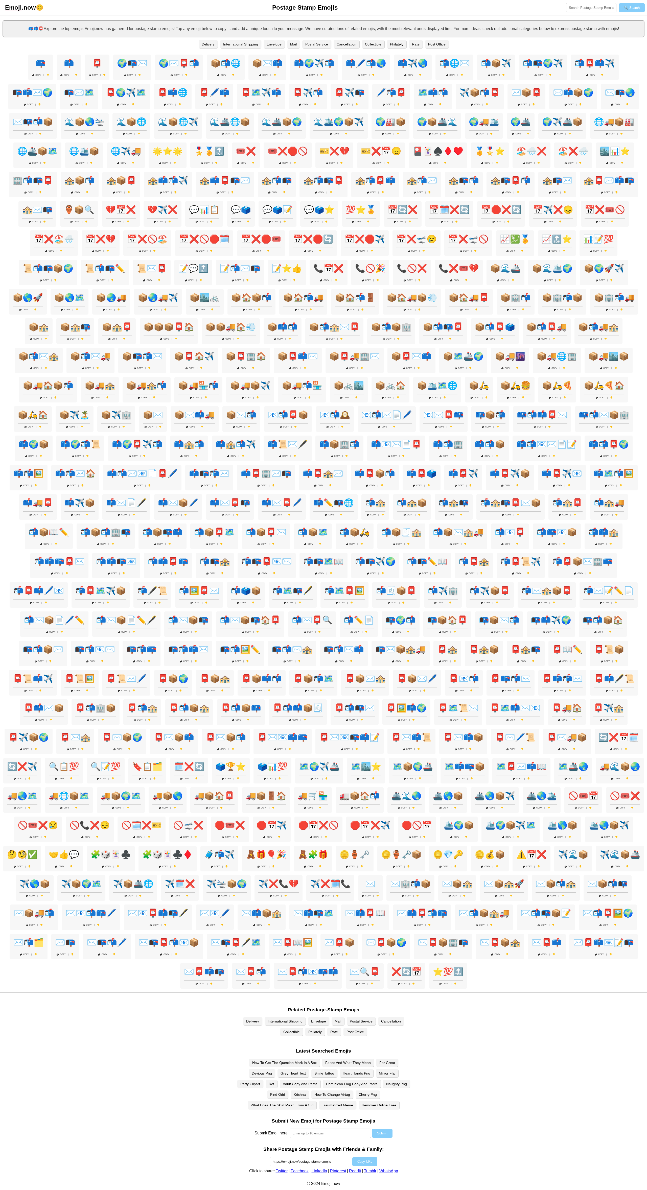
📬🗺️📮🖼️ (344, 590)
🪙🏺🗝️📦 (401, 854)
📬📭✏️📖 (427, 561)
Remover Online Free (379, 1105)
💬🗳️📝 (277, 209)
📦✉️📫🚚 (194, 414)
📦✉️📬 (241, 414)
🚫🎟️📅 (583, 795)
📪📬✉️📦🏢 (604, 414)
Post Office (437, 44)
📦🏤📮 (117, 326)
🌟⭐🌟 (167, 151)
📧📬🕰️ (335, 414)
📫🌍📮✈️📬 (137, 444)
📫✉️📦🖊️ (178, 502)
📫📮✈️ (463, 473)
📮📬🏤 (142, 707)
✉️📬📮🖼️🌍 (608, 913)
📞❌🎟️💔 (458, 268)
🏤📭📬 (464, 180)
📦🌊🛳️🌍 (552, 268)
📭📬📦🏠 (603, 620)
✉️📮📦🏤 (500, 942)
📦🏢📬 (515, 297)
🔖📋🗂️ (147, 766)
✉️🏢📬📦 (410, 883)
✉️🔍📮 (365, 971)
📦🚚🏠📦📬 (48, 385)
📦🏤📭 (75, 326)
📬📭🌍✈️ (543, 63)
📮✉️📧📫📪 (282, 737)
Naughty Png (396, 1084)
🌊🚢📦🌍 (282, 121)
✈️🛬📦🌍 (226, 883)
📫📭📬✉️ (209, 473)
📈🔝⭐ (557, 239)
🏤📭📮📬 (510, 180)
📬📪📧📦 (557, 532)
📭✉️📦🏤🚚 (400, 649)
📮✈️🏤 (608, 707)
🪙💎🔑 (448, 854)
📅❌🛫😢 (416, 239)
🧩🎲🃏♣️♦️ (167, 854)
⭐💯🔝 (448, 971)
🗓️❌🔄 (189, 766)
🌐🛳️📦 (84, 151)
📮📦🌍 (173, 678)
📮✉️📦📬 (225, 737)
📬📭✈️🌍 (375, 561)
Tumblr (370, 1171)
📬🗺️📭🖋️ (292, 590)
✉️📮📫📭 (204, 971)
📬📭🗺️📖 (323, 561)
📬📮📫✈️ (594, 63)
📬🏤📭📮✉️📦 (510, 502)
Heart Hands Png (356, 1073)
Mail (293, 44)
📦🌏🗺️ (69, 297)
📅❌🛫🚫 (468, 239)
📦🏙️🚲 (205, 297)
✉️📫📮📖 (365, 913)
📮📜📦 (609, 649)
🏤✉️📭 (37, 209)
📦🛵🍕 (557, 385)
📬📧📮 (510, 532)
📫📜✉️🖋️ (287, 444)
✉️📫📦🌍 (573, 92)
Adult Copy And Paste (300, 1084)
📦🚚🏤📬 (146, 385)
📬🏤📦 (412, 502)
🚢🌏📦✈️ (495, 795)
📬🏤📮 (567, 502)
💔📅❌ (121, 209)
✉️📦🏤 (457, 883)
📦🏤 (39, 326)
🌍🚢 (521, 121)
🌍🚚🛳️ (484, 121)
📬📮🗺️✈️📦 (100, 590)
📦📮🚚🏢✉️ (354, 356)
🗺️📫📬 (433, 92)
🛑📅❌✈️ (370, 825)
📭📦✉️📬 (499, 620)
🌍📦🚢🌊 (437, 121)
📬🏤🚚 (609, 502)
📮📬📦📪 (241, 707)
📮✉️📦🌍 (122, 737)
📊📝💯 (598, 239)
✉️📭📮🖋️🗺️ (236, 942)
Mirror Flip (387, 1073)
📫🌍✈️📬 (314, 63)
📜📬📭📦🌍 (48, 268)
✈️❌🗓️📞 (330, 883)
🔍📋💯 (64, 766)
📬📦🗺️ (313, 532)
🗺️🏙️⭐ (366, 766)
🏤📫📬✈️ (168, 180)
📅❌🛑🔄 (313, 239)
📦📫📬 (282, 326)
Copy (38, 75)
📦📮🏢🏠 (246, 356)
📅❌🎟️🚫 (605, 209)
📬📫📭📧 (116, 561)
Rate (416, 44)
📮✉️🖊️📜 (515, 737)
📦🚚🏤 (100, 385)
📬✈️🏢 (443, 590)
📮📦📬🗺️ (313, 678)
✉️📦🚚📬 (34, 913)
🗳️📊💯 (272, 766)
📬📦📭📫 (162, 532)
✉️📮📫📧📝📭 (603, 942)
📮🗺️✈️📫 (261, 92)
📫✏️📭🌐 (333, 502)
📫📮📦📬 (375, 473)
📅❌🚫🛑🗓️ (204, 239)
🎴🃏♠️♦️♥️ (438, 151)
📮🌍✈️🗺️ (126, 92)
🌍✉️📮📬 (179, 63)
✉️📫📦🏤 (261, 913)
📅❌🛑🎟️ (261, 239)
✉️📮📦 (339, 942)
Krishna (300, 1094)
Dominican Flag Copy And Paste (352, 1084)
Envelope (274, 44)
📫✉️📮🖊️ (282, 502)
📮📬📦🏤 (189, 707)
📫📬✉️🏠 (75, 473)
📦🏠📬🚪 (355, 297)
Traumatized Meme (337, 1105)
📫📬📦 (490, 444)
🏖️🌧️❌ (531, 151)
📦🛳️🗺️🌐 (437, 385)
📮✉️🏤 (75, 737)
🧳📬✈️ (219, 854)
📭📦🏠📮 (447, 620)
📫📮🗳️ (421, 473)
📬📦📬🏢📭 (105, 532)
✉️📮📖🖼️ (292, 942)
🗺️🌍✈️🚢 (319, 766)
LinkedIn (319, 1171)
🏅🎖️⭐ (490, 151)
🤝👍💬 (64, 854)
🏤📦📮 (121, 180)
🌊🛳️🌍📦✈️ (338, 121)
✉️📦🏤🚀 (504, 883)
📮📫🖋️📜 (614, 678)
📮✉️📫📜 (411, 737)
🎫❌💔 (334, 151)
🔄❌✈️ (22, 766)
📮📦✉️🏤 (365, 678)
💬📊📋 (204, 209)
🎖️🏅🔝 (209, 151)
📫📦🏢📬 (339, 444)
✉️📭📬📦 (33, 121)
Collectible (373, 44)
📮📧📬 (464, 678)
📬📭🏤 (215, 561)
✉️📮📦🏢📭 (443, 942)
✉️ (370, 883)
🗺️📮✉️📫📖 (521, 766)
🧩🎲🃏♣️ (110, 854)
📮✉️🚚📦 (567, 737)
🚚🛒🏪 (313, 795)
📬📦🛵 (354, 532)
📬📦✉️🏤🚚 (458, 532)
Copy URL (364, 1161)
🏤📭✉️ (557, 180)
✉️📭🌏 (620, 92)
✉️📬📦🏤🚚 (484, 913)
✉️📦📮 (526, 92)
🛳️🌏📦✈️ (609, 825)
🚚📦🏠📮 (214, 795)
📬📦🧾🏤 (401, 532)
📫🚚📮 (38, 502)
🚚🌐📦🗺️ (69, 795)
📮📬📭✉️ (354, 707)
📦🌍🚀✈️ (604, 268)
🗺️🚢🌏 (573, 766)
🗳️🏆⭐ (231, 766)
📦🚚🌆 (510, 356)
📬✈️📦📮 (490, 590)
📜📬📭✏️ (105, 268)
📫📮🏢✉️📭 (266, 473)
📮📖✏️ (567, 649)
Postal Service (316, 44)
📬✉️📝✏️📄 (608, 590)
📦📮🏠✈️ (194, 356)
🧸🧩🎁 (313, 854)
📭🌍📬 (400, 620)
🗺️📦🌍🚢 (412, 766)
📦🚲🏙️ (349, 385)
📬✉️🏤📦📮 (546, 590)
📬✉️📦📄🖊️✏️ (54, 620)
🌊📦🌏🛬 (84, 121)
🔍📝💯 (105, 766)
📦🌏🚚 (111, 297)
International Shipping (240, 44)
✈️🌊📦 (573, 854)
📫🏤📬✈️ (236, 444)
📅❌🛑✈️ (364, 239)
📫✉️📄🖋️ (126, 502)
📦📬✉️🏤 (38, 356)
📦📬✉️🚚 (90, 356)
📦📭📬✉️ (142, 356)
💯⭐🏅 (361, 209)
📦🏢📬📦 (562, 297)
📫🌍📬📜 (80, 444)
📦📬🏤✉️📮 (334, 326)
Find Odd (277, 1094)
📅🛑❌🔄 (501, 209)
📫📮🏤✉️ (323, 473)
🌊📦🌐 (131, 121)
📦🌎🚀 (28, 297)
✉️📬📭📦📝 (546, 913)
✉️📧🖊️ (215, 913)
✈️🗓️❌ (180, 883)
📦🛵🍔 (515, 385)
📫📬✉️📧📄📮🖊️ (142, 473)
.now (20, 7)
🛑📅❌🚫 (318, 825)
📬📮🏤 (474, 561)
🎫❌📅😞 (381, 151)
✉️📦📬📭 (607, 883)
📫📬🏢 (448, 444)
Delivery (208, 44)
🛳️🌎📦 (562, 825)
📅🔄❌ (402, 209)
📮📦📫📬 (261, 678)
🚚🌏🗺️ (22, 795)
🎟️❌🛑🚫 (287, 151)
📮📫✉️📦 (44, 707)
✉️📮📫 (547, 942)
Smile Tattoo (324, 1073)
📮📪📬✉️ (510, 678)
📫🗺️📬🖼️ (613, 473)
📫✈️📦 (79, 502)
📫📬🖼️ (28, 473)
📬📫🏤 (603, 532)
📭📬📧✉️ (95, 649)
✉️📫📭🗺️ (313, 913)
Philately (396, 44)
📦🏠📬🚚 (303, 297)
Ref (271, 1084)
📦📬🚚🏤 (598, 326)
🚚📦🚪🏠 (266, 795)
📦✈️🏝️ (74, 414)
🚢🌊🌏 (406, 795)
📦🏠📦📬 (251, 297)
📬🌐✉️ (454, 63)
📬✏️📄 (359, 620)
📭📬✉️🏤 (292, 649)
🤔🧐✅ (22, 854)
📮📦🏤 (215, 678)
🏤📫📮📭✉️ (225, 180)
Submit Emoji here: (272, 1133)
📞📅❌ (328, 268)
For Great (387, 1063)
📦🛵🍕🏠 (604, 385)
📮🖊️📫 (214, 92)
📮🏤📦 (484, 649)
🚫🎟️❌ (625, 795)
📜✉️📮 (151, 268)
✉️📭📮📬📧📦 (168, 942)
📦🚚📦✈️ (250, 385)
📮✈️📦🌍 (28, 737)
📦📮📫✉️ (298, 356)
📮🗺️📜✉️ (458, 707)
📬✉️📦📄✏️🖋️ (126, 620)
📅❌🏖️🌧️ (54, 239)
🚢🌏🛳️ (541, 795)
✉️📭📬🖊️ (107, 942)
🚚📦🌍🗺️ (121, 795)
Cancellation (346, 44)
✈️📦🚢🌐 (133, 883)
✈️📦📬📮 (479, 92)
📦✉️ (153, 414)
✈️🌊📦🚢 (620, 854)
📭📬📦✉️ (43, 649)
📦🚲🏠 (390, 385)
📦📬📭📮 (443, 326)
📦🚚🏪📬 (198, 385)
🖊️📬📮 (391, 92)
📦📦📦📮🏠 (169, 326)
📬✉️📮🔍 (312, 620)
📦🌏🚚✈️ (158, 297)
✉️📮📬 (251, 971)
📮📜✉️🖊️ (126, 678)
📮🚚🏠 (567, 707)
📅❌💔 (100, 239)
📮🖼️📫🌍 (406, 707)
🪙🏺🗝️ (354, 854)
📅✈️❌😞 (553, 209)
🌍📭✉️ (132, 63)
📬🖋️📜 (152, 590)
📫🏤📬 (189, 444)
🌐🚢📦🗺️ (37, 151)
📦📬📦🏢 (391, 326)
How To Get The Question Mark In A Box (284, 1063)
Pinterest (338, 1171)
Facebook (300, 1171)
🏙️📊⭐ (615, 151)
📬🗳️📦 (246, 590)
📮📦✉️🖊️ (417, 678)
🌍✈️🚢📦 (562, 121)
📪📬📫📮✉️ (542, 414)
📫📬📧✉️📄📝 (546, 444)
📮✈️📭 (349, 92)
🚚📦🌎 (167, 795)
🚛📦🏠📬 (359, 795)
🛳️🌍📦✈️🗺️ (510, 825)
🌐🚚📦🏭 (614, 121)
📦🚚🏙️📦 (608, 356)
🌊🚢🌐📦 (230, 121)
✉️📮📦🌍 (386, 942)
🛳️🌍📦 (459, 825)
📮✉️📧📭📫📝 (349, 737)
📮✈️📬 (308, 92)
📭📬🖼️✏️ (240, 649)
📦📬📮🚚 (546, 326)
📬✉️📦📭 (188, 620)
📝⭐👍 (287, 268)
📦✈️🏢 (116, 414)
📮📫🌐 (172, 92)
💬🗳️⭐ (319, 209)
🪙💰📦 (490, 854)
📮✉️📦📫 (174, 737)
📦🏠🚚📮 (469, 297)
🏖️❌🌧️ (573, 151)
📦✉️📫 (267, 63)
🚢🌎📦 (448, 795)
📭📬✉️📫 (344, 649)
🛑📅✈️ (272, 825)
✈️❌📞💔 (278, 883)
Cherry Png (368, 1094)
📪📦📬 (490, 414)
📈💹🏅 (515, 239)
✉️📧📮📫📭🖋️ (158, 913)
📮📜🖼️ (79, 678)
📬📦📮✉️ (266, 532)
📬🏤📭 (453, 502)
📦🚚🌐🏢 (557, 356)
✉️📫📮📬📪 (422, 913)
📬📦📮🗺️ (214, 532)
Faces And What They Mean (348, 1063)
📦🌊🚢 (505, 268)
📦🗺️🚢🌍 (463, 356)
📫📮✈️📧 (562, 473)
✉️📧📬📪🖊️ (91, 913)
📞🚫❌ (412, 268)
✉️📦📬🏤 (556, 883)
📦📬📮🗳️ (495, 326)
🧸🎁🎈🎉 (266, 854)
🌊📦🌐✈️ (178, 121)
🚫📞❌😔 (90, 825)
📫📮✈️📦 (510, 473)
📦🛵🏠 (33, 414)
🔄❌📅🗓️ (618, 737)
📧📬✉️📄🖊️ (386, 414)
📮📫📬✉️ (562, 678)
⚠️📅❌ (531, 854)
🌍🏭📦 (390, 121)
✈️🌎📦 (34, 883)
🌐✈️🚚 (126, 151)
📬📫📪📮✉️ (59, 561)
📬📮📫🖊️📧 (38, 590)
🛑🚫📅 (417, 825)
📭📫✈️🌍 (551, 620)
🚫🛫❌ (188, 825)
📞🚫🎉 (370, 268)
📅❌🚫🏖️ (147, 239)
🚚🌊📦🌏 (620, 766)
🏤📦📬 (79, 180)
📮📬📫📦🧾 (297, 707)
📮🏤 (447, 649)
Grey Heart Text (293, 1073)
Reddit (355, 1171)
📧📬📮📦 (288, 414)
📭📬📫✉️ (188, 649)
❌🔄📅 (406, 971)
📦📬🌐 (226, 63)
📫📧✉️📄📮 (396, 444)
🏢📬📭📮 (33, 180)
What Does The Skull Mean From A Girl (282, 1105)
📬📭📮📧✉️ (266, 561)
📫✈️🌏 (413, 63)
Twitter (282, 1171)
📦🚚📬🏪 (302, 385)
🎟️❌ (246, 151)
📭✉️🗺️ (79, 92)
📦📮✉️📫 (411, 356)
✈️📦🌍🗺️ (81, 883)
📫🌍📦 (33, 444)
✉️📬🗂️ (28, 942)
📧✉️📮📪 (443, 414)
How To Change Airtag (332, 1094)
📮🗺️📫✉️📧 (515, 707)
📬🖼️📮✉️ (199, 590)
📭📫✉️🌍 (32, 92)
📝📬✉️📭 (240, 268)
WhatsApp (388, 1171)
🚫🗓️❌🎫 (141, 825)
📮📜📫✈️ (33, 678)
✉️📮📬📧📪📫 (308, 971)
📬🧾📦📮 (396, 590)
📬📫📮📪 (168, 561)
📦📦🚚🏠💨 (230, 326)
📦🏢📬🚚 (614, 297)
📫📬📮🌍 (608, 444)
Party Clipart (250, 1084)
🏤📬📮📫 (375, 180)
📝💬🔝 (193, 268)
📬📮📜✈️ (520, 561)
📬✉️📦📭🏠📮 (250, 620)
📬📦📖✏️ (49, 532)
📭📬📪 (141, 649)
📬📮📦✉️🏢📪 (582, 561)
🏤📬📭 (277, 180)
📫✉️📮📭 (230, 502)
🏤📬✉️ (422, 180)
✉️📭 (65, 942)
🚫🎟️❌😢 (38, 825)
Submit (382, 1133)
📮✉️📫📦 (463, 737)
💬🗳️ (241, 209)
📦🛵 (479, 385)
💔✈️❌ (162, 209)
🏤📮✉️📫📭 (609, 180)
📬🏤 (375, 502)
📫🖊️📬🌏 (366, 63)
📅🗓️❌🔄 (449, 209)
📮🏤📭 (526, 649)
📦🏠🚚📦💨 (412, 297)
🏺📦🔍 (79, 209)
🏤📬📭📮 (323, 180)
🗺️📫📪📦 (464, 766)
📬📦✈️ (496, 63)
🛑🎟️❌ (230, 825)
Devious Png (262, 1073)
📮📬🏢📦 (95, 707)
